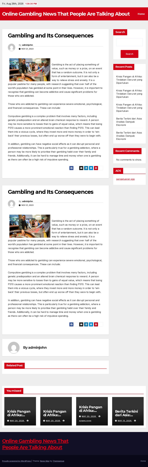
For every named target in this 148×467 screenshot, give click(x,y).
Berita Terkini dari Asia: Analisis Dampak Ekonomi (129, 121)
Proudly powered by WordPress (16, 461)
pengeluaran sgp (125, 179)
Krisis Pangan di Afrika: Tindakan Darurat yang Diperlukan (129, 79)
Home (141, 13)
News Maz (44, 461)
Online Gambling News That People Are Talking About (66, 14)
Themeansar (58, 461)
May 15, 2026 (125, 421)
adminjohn (27, 45)
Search (120, 32)
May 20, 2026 (17, 421)
